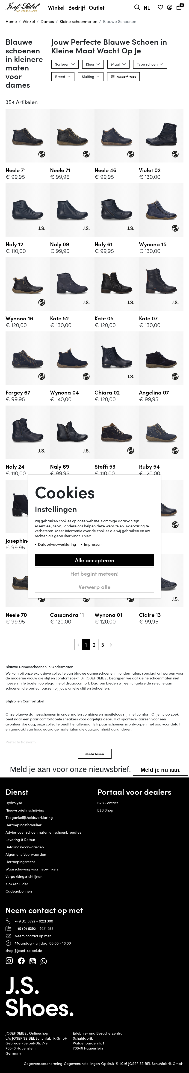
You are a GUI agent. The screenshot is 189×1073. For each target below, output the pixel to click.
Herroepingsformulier (23, 824)
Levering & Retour (20, 839)
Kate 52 (59, 318)
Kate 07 (148, 318)
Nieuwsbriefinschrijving (25, 810)
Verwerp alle (94, 586)
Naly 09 (59, 244)
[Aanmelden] (169, 7)
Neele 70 (16, 614)
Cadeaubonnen (19, 891)
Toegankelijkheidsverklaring (29, 817)
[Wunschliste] (160, 7)
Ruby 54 (149, 466)
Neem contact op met (33, 935)
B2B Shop (105, 810)
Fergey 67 (18, 392)
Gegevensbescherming (43, 1063)
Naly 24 (15, 466)
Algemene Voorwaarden (26, 854)
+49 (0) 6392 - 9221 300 (34, 921)
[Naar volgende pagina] (111, 644)
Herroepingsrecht (20, 861)
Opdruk (107, 1063)
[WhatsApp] (43, 961)
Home (11, 21)
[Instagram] (9, 961)
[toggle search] (137, 7)
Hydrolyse (14, 802)
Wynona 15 (153, 244)
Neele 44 (150, 540)
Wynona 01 (108, 614)
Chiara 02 (107, 392)
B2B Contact (107, 802)
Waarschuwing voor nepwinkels (32, 869)
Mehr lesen (94, 753)
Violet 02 (150, 170)
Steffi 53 (104, 466)
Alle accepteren (94, 560)
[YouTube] (33, 961)
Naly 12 (14, 244)
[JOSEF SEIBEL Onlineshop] (23, 6)
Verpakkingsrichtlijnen (24, 876)
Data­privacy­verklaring (57, 544)
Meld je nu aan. (161, 770)
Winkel (29, 21)
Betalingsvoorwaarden (25, 846)
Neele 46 (105, 170)
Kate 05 (104, 318)
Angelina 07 (154, 392)
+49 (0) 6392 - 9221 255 (34, 928)
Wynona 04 (64, 392)
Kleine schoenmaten (78, 21)
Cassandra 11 (67, 614)
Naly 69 (59, 466)
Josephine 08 (22, 540)
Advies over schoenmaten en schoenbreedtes (43, 832)
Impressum (93, 544)
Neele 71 (16, 170)
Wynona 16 (19, 318)
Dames (47, 21)
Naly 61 (103, 244)
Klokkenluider (17, 883)
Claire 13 (150, 614)
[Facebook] (21, 961)
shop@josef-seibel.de (24, 950)
